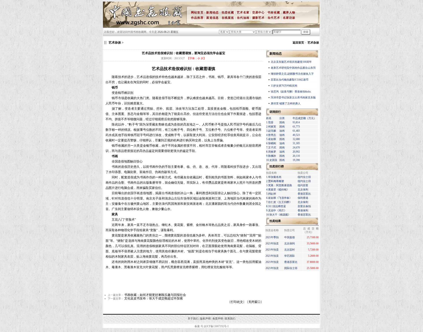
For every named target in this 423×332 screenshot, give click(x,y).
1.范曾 (269, 122)
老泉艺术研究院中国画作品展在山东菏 (293, 67)
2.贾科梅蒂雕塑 (275, 181)
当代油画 (243, 17)
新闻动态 (212, 12)
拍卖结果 (275, 221)
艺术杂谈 (313, 42)
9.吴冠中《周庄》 (276, 210)
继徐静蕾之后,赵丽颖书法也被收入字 (292, 73)
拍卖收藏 (228, 12)
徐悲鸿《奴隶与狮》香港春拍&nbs (291, 91)
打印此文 (237, 302)
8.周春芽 (271, 151)
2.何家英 (271, 126)
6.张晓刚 (271, 143)
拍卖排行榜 (276, 166)
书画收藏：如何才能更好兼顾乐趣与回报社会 (155, 295)
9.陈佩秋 (271, 155)
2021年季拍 (272, 237)
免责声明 (217, 318)
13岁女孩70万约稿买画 (284, 85)
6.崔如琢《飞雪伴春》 (279, 197)
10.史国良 (271, 160)
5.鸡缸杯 (271, 193)
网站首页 (197, 12)
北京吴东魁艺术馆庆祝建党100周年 (291, 61)
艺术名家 (243, 12)
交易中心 (258, 12)
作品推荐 (197, 17)
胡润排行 (275, 111)
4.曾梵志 (271, 134)
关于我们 (193, 318)
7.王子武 (271, 147)
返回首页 (298, 42)
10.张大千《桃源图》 (278, 214)
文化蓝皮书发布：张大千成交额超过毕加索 (153, 298)
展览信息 (212, 17)
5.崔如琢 (271, 139)
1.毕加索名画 (273, 177)
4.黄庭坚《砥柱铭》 (277, 189)
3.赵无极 (271, 130)
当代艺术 (273, 17)
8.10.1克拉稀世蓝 (276, 206)
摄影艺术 (258, 17)
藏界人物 (289, 12)
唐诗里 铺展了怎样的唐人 (286, 103)
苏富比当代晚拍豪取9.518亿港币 (289, 79)
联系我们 (230, 318)
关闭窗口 (254, 302)
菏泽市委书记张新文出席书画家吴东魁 (293, 97)
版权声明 (205, 318)
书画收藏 (273, 12)
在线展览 (228, 17)
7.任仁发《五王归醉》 (279, 202)
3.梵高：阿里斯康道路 (279, 185)
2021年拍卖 (272, 243)
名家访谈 (289, 17)
